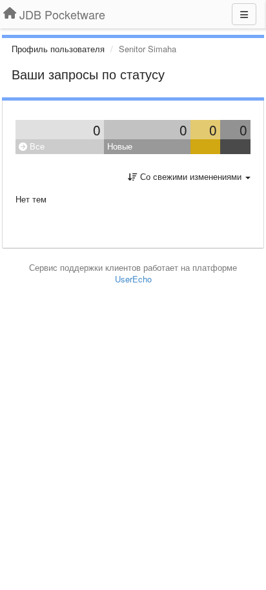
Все (36, 146)
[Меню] (244, 14)
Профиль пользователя (58, 49)
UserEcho (133, 279)
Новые (119, 146)
